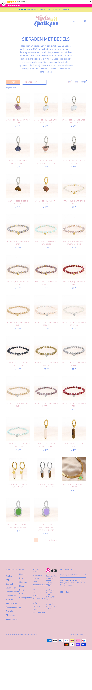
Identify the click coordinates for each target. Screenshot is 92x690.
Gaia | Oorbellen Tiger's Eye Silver (46, 485)
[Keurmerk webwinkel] (51, 570)
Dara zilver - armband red (74, 404)
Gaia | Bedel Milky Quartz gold (46, 445)
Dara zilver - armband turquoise (18, 445)
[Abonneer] (85, 574)
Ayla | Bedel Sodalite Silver (74, 161)
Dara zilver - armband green (46, 364)
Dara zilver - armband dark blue (18, 364)
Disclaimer (10, 611)
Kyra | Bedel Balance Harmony (74, 485)
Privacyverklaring (13, 607)
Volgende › (53, 540)
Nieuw (22, 586)
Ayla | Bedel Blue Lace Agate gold (46, 121)
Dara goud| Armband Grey (18, 242)
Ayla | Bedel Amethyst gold (18, 121)
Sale (21, 594)
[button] (74, 21)
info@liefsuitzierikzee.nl (42, 585)
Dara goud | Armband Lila (18, 283)
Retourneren (11, 603)
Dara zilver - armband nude (18, 404)
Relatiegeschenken (27, 598)
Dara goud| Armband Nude (18, 323)
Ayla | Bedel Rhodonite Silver (46, 161)
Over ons (23, 582)
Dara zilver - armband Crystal (74, 323)
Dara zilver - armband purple (46, 404)
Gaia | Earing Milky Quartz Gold (18, 485)
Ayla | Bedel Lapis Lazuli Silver (18, 161)
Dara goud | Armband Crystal (74, 202)
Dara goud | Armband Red (74, 283)
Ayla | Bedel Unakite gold (46, 202)
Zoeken (9, 576)
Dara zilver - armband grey (74, 364)
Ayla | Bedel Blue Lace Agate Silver (74, 121)
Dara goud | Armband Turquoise (46, 242)
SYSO (35, 635)
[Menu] (7, 21)
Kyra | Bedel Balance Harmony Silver (18, 525)
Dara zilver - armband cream (46, 323)
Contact (9, 584)
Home (22, 574)
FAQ (8, 580)
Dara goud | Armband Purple (46, 283)
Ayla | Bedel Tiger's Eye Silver (18, 202)
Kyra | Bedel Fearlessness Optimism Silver (46, 527)
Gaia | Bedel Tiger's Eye (74, 445)
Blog (21, 578)
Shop (21, 590)
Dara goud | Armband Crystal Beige (74, 242)
